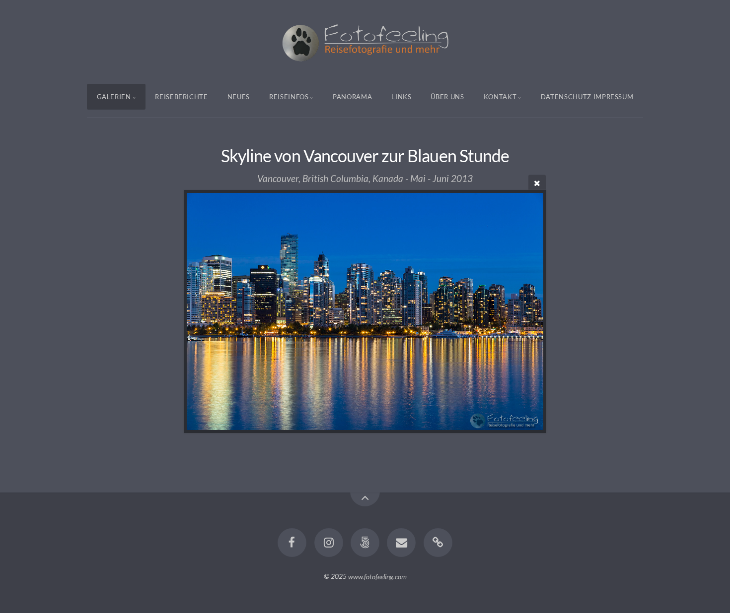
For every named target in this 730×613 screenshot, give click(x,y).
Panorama (352, 97)
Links (401, 97)
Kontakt (500, 97)
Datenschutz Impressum (587, 97)
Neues (238, 97)
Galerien (114, 97)
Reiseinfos (289, 97)
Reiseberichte (181, 97)
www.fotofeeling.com (377, 576)
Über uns (447, 97)
